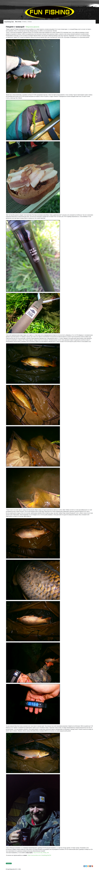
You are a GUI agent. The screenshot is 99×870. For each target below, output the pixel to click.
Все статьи (18, 21)
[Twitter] (86, 866)
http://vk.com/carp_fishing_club (41, 852)
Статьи (30, 21)
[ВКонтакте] (84, 866)
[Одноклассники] (88, 866)
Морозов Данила (32, 27)
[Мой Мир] (90, 866)
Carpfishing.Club (9, 22)
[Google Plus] (92, 866)
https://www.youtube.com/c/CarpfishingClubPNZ (39, 855)
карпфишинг (8, 863)
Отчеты (24, 21)
